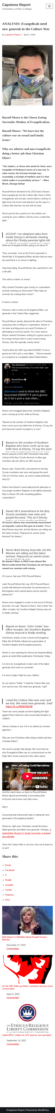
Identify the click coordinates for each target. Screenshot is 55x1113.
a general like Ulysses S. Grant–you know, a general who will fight (26, 833)
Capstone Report (13, 35)
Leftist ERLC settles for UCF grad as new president (26, 1035)
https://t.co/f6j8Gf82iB (19, 706)
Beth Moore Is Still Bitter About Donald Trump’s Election (24, 938)
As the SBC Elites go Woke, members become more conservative (27, 987)
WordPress (43, 1110)
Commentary (13, 948)
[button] (49, 6)
